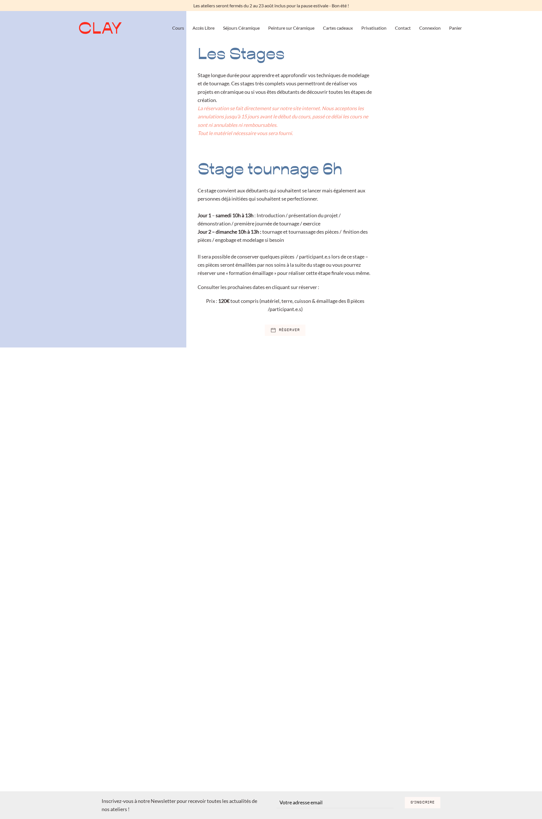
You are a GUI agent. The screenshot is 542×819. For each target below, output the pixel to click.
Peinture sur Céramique (291, 28)
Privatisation (373, 28)
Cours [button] (178, 28)
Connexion (430, 28)
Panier (455, 28)
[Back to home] (100, 27)
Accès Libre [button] (204, 28)
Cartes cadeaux (338, 28)
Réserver (289, 330)
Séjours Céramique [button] (241, 28)
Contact (403, 28)
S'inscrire (422, 802)
